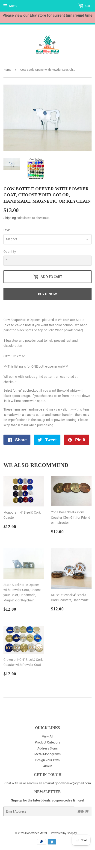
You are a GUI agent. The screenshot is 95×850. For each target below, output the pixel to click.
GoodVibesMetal (36, 833)
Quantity (9, 251)
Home (7, 69)
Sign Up (83, 811)
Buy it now (47, 294)
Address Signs (47, 748)
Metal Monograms (47, 754)
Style (6, 230)
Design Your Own (47, 760)
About (47, 766)
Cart (88, 6)
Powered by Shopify (64, 833)
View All (47, 736)
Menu (13, 6)
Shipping (9, 218)
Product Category (47, 742)
